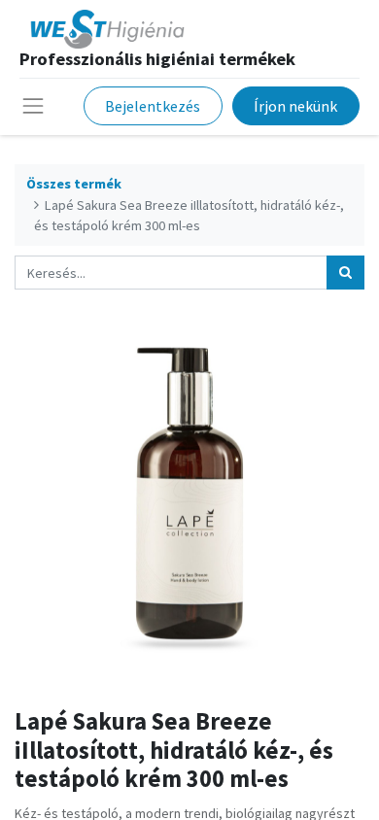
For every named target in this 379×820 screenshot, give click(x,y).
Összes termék (73, 183)
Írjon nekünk (295, 106)
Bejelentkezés (152, 106)
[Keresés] (345, 273)
